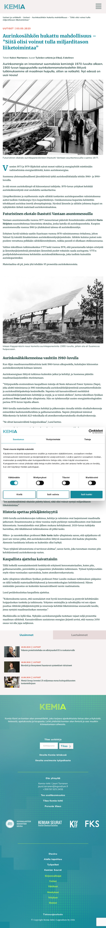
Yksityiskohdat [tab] (53, 439)
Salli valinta (53, 494)
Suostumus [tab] (18, 439)
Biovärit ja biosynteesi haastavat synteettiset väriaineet (46, 665)
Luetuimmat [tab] (79, 635)
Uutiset (26, 17)
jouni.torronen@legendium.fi (53, 786)
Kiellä (19, 494)
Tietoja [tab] (87, 439)
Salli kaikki (86, 494)
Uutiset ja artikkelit (12, 17)
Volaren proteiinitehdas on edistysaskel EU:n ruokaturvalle (48, 650)
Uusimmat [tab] (27, 635)
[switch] (40, 483)
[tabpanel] (53, 667)
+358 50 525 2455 (53, 789)
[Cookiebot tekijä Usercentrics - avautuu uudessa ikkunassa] (91, 431)
